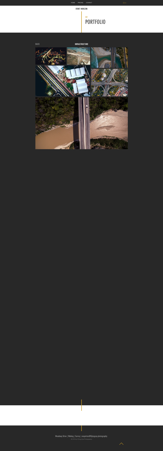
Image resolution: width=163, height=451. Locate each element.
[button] (125, 3)
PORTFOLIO (95, 22)
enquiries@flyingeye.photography (94, 436)
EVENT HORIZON (81, 9)
